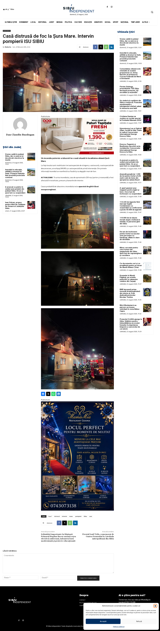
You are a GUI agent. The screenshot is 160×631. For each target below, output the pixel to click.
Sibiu (85, 516)
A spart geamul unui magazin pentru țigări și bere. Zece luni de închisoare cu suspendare (130, 191)
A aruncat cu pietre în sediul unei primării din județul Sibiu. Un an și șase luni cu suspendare (15, 190)
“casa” (50, 516)
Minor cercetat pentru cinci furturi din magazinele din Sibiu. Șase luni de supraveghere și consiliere (131, 251)
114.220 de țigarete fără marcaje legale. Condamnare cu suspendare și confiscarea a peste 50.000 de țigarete (131, 206)
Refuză (139, 621)
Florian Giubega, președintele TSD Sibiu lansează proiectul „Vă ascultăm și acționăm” (129, 90)
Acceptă (103, 621)
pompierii (78, 516)
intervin (64, 516)
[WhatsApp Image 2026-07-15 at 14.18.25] (77, 456)
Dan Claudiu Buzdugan (20, 135)
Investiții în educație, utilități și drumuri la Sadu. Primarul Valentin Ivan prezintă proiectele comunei (15, 173)
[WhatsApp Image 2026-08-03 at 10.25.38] (77, 136)
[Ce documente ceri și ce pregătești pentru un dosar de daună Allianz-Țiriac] (147, 266)
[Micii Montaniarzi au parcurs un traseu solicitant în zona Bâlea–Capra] (147, 308)
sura (90, 516)
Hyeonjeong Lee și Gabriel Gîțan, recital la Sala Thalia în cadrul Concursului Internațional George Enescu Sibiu (131, 132)
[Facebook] (107, 7)
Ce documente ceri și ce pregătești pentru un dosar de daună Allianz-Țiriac (131, 265)
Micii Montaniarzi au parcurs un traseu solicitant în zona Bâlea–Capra (130, 308)
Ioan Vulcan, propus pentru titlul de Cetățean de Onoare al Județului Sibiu (15, 205)
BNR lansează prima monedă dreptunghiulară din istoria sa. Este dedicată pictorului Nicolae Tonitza (130, 293)
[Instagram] (111, 7)
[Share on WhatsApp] (53, 394)
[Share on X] (48, 394)
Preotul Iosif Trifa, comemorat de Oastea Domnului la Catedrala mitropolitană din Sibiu (98, 536)
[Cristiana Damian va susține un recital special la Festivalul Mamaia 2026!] (147, 119)
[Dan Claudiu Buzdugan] (20, 125)
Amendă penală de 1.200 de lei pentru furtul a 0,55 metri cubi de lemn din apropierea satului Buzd (130, 177)
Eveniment (6, 31)
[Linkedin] (111, 47)
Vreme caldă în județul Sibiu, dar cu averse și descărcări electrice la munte (14, 157)
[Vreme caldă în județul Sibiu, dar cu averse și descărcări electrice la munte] (31, 157)
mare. (71, 516)
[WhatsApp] (106, 47)
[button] (155, 606)
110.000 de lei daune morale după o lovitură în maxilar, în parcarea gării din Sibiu (130, 221)
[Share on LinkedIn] (58, 394)
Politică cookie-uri (119, 626)
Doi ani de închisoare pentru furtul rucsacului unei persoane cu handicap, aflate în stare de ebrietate (130, 236)
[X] (100, 47)
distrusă (57, 516)
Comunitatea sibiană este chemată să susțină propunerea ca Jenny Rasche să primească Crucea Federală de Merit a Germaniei (130, 74)
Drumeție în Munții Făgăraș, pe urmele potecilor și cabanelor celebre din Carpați (129, 278)
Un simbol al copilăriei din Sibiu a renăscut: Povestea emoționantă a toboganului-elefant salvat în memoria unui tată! (131, 104)
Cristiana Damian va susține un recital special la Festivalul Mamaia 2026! (130, 118)
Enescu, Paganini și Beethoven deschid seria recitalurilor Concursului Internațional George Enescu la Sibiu (130, 148)
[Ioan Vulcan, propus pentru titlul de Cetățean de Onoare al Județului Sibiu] (31, 205)
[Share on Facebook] (43, 394)
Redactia (8, 47)
